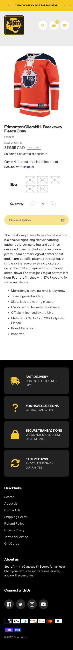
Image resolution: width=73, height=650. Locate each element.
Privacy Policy (14, 530)
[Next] (64, 5)
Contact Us (12, 510)
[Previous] (9, 5)
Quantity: (17, 204)
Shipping (10, 154)
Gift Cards (11, 543)
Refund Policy (14, 523)
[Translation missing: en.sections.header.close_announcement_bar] (70, 5)
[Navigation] (64, 25)
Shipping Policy (15, 517)
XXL (42, 189)
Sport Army (21, 637)
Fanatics (9, 137)
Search (9, 497)
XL (30, 189)
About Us (11, 503)
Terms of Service (16, 537)
